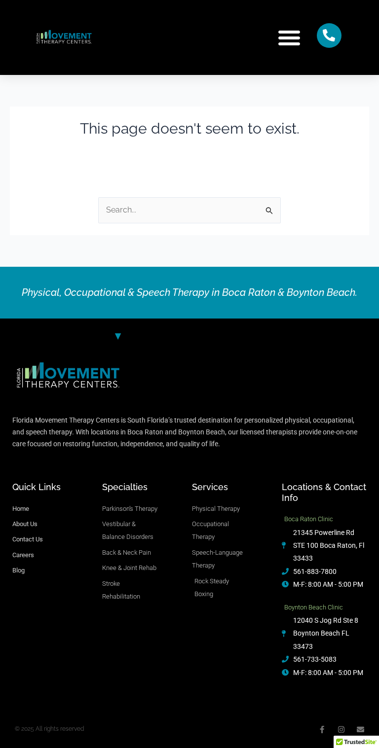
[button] (289, 37)
